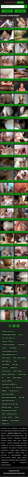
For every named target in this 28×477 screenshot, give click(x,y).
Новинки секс (5, 423)
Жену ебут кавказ (7, 407)
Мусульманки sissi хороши (9, 410)
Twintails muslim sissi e (8, 331)
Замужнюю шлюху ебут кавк (10, 404)
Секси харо (5, 367)
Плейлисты (7, 11)
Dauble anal (13, 367)
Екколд (21, 334)
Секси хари (15, 364)
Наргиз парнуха (17, 377)
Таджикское (13, 2)
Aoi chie (16, 407)
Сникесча (4, 347)
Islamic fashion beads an (8, 400)
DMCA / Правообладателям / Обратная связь (14, 473)
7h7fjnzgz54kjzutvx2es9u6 (9, 334)
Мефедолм (5, 420)
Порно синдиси (6, 357)
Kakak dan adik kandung (8, 374)
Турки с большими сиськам (9, 413)
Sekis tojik (21, 397)
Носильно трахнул (7, 417)
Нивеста (17, 417)
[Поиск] (25, 6)
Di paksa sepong (6, 371)
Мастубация (13, 347)
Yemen (15, 361)
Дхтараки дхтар (14, 390)
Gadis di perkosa (17, 371)
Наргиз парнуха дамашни (9, 397)
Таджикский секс (14, 470)
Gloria (8, 377)
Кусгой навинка (15, 420)
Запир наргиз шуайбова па (9, 384)
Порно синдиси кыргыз (19, 357)
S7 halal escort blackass (8, 344)
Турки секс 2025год (7, 341)
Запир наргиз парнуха (8, 394)
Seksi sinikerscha (6, 361)
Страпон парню (22, 374)
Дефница (4, 390)
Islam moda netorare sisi (8, 338)
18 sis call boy (5, 387)
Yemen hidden (5, 364)
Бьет (3, 377)
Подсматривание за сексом (10, 351)
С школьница (21, 344)
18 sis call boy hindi (17, 387)
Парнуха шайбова (7, 380)
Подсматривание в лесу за (9, 354)
